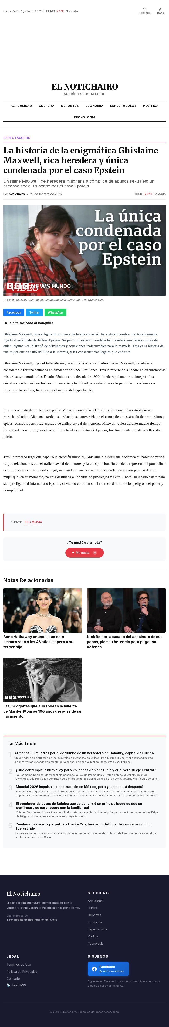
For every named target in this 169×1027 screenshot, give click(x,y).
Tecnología (84, 117)
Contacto (13, 979)
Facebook (14, 312)
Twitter (34, 312)
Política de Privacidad (22, 972)
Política (151, 105)
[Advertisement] (84, 49)
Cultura (47, 105)
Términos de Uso (19, 964)
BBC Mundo (33, 522)
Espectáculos (123, 105)
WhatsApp (55, 312)
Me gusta (84, 553)
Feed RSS (16, 985)
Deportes (70, 105)
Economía (94, 105)
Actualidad (21, 105)
